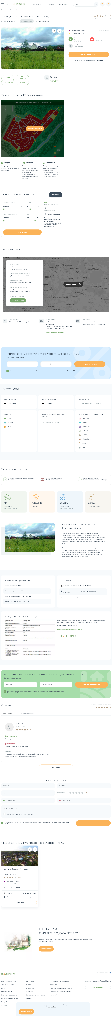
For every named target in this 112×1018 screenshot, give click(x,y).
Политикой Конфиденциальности (77, 370)
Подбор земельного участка (35, 995)
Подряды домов (6, 991)
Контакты (53, 984)
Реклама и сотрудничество (59, 981)
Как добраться (22, 77)
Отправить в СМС (18, 300)
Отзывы (22, 82)
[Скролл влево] (4, 857)
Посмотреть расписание (55, 332)
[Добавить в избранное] (59, 31)
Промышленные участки (9, 998)
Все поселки (39, 4)
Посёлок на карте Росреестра (69, 629)
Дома (3, 988)
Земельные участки (7, 984)
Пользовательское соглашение (60, 991)
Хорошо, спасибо (26, 1011)
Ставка (29, 202)
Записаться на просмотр (88, 54)
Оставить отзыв (93, 823)
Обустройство (8, 82)
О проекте (29, 991)
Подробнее (52, 1007)
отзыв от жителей (104, 19)
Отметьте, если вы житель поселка (20, 814)
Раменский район (43, 21)
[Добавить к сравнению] (54, 31)
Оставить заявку (46, 948)
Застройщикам (6, 1002)
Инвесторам (30, 981)
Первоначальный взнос (10, 214)
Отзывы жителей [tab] (27, 713)
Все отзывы (56, 767)
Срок (28, 214)
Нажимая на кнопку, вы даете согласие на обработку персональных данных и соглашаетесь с (49, 370)
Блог (27, 1002)
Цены (8, 77)
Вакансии (29, 998)
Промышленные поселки (9, 995)
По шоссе (29, 984)
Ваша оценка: (61, 792)
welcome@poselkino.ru (101, 981)
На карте (51, 4)
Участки (62, 4)
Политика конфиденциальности (61, 988)
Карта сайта (54, 995)
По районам (30, 988)
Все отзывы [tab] (7, 713)
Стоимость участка (9, 202)
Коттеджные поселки (8, 981)
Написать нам (98, 987)
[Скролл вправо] (35, 857)
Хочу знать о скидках (90, 364)
